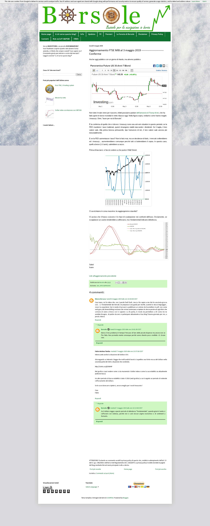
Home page (46, 34)
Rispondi (98, 320)
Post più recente (95, 469)
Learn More (196, 1)
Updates (91, 34)
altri (98, 286)
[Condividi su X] (121, 282)
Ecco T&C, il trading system (64, 85)
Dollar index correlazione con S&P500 (68, 110)
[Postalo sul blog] (119, 282)
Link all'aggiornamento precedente (102, 276)
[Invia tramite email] (116, 282)
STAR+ (76, 39)
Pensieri (108, 34)
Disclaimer (142, 34)
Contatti (45, 39)
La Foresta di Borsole (125, 34)
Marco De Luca (100, 299)
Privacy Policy (157, 34)
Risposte (100, 325)
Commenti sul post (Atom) (105, 473)
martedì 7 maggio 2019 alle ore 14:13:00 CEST (126, 408)
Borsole (104, 329)
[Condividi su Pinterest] (126, 282)
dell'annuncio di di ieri (147, 113)
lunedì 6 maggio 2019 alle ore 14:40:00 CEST (122, 299)
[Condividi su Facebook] (123, 282)
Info (82, 34)
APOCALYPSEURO (105, 286)
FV (100, 34)
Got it (204, 1)
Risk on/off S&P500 (61, 39)
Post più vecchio (160, 469)
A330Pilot (110, 498)
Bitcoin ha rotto (60, 98)
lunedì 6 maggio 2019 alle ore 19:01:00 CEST (125, 329)
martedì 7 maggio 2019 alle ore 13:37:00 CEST (127, 351)
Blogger (125, 498)
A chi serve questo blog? (65, 34)
